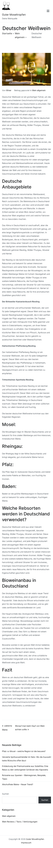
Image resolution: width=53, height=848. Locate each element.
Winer (8, 90)
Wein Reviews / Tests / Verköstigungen (19, 821)
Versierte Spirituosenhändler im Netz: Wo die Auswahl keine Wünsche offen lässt (26, 759)
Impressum (26, 842)
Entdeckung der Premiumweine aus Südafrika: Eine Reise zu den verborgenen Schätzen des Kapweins (25, 768)
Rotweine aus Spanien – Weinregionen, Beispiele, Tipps (24, 777)
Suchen (5, 794)
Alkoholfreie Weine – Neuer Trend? (17, 784)
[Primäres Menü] (48, 11)
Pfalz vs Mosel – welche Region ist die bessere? (24, 751)
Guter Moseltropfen (14, 14)
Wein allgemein (39, 90)
